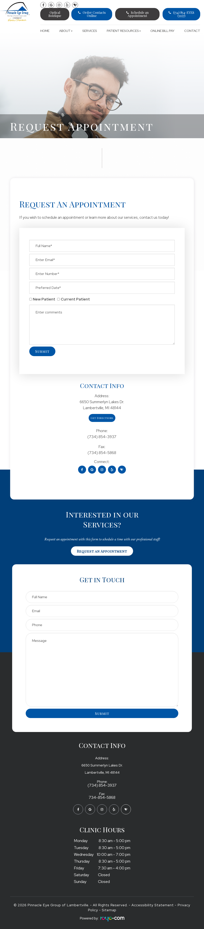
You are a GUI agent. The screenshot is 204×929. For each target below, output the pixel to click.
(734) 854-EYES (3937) (183, 14)
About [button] (65, 31)
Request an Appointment (102, 551)
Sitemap (109, 910)
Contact (192, 31)
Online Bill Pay (162, 31)
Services (89, 31)
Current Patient (75, 299)
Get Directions (102, 418)
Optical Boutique (54, 14)
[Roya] (111, 919)
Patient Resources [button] (123, 31)
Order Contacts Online (94, 14)
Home (44, 31)
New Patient (44, 299)
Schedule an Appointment (138, 14)
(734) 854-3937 (102, 785)
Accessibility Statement (152, 905)
